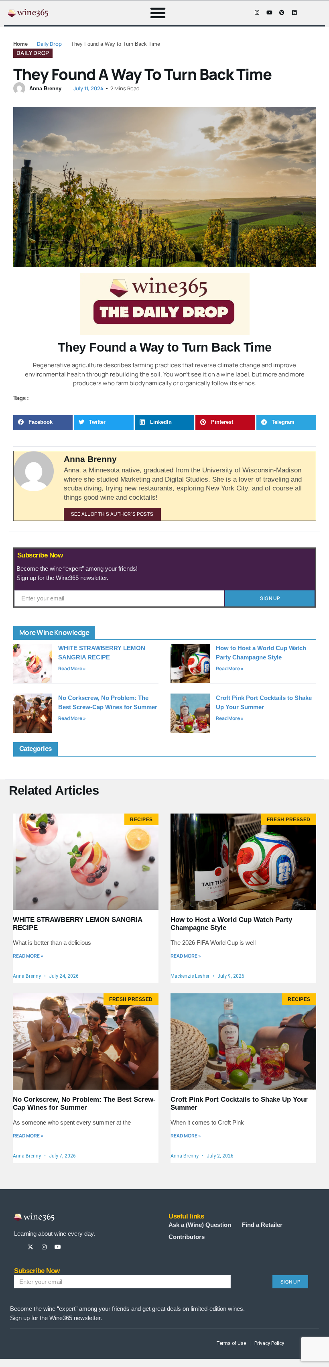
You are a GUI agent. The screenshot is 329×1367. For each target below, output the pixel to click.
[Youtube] (269, 13)
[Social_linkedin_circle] (85, 1247)
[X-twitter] (30, 1247)
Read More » (72, 668)
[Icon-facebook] (244, 13)
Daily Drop (49, 43)
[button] (158, 12)
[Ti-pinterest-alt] (71, 1247)
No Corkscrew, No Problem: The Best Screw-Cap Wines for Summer (84, 1103)
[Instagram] (257, 13)
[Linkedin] (294, 13)
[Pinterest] (281, 13)
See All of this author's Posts (112, 514)
